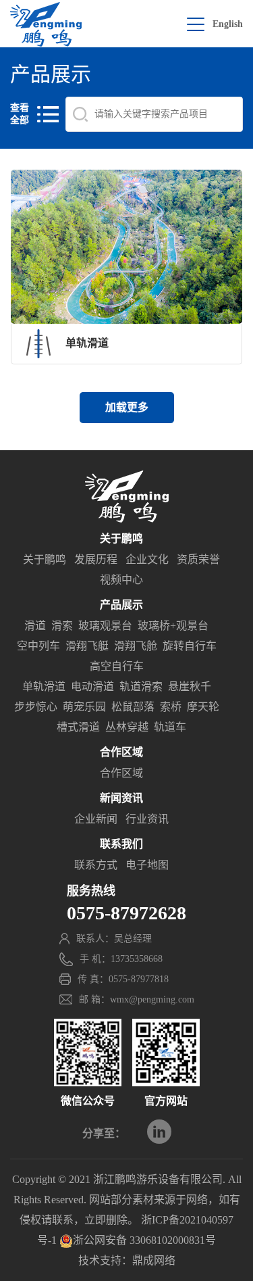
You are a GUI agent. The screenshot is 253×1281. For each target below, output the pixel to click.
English (228, 24)
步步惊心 (35, 706)
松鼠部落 (132, 706)
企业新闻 (95, 819)
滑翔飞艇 (87, 646)
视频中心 (121, 579)
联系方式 (95, 865)
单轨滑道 (43, 686)
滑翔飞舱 (135, 646)
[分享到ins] (159, 1131)
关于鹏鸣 (44, 559)
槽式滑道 (78, 727)
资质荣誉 (198, 559)
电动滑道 (92, 686)
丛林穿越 (126, 727)
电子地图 (147, 865)
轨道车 (170, 727)
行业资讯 (147, 819)
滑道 (35, 625)
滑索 (62, 625)
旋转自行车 (190, 646)
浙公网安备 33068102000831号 (144, 1240)
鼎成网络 (153, 1260)
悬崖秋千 (189, 686)
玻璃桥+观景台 (173, 625)
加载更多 (126, 407)
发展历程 (95, 559)
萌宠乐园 (84, 706)
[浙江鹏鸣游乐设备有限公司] (46, 24)
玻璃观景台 (105, 625)
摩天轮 (203, 706)
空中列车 (38, 646)
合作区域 (121, 773)
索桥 (170, 706)
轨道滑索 (141, 686)
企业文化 (147, 559)
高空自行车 (117, 666)
